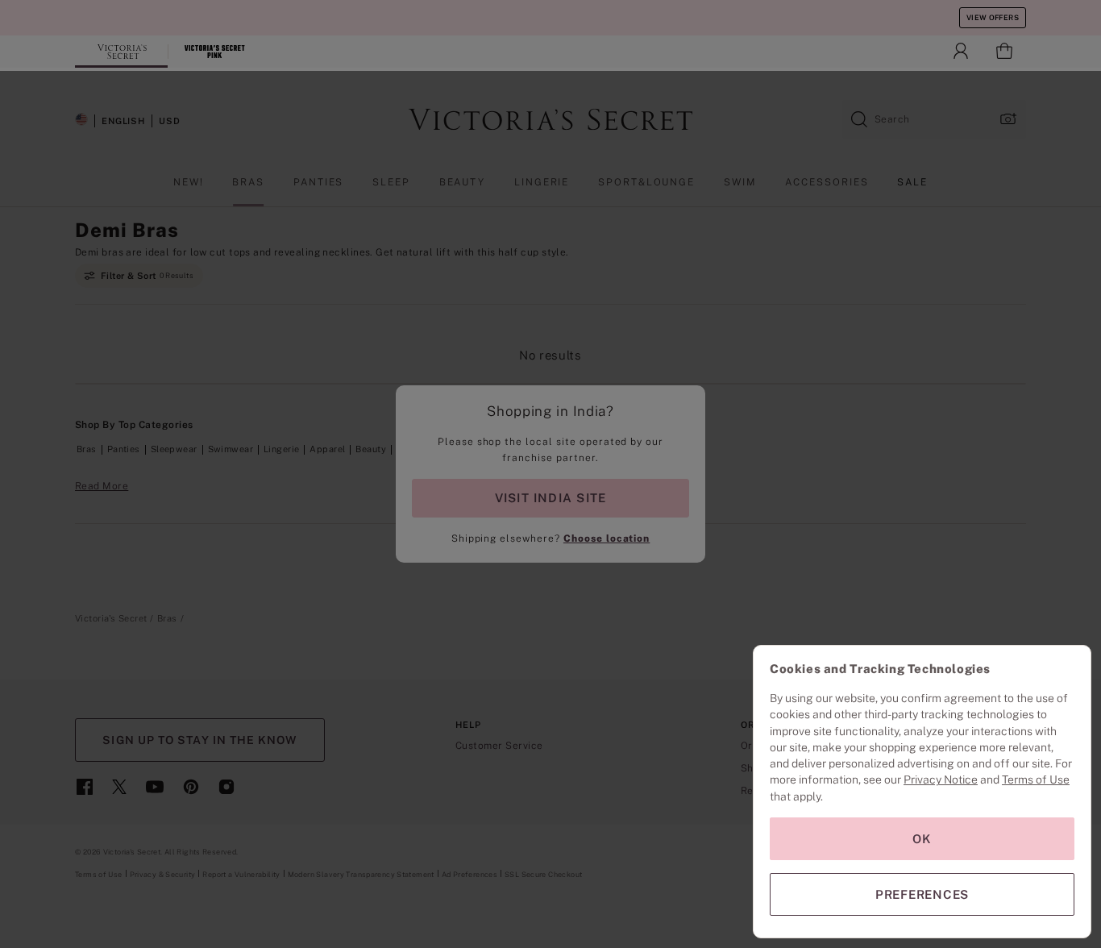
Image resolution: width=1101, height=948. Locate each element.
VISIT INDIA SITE (550, 498)
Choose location (606, 538)
